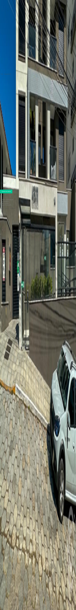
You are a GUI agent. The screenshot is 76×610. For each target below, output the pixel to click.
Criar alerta (3, 183)
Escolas (2, 208)
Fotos (2, 74)
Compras (7, 208)
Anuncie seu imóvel (6, 191)
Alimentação (12, 208)
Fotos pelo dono (7, 74)
